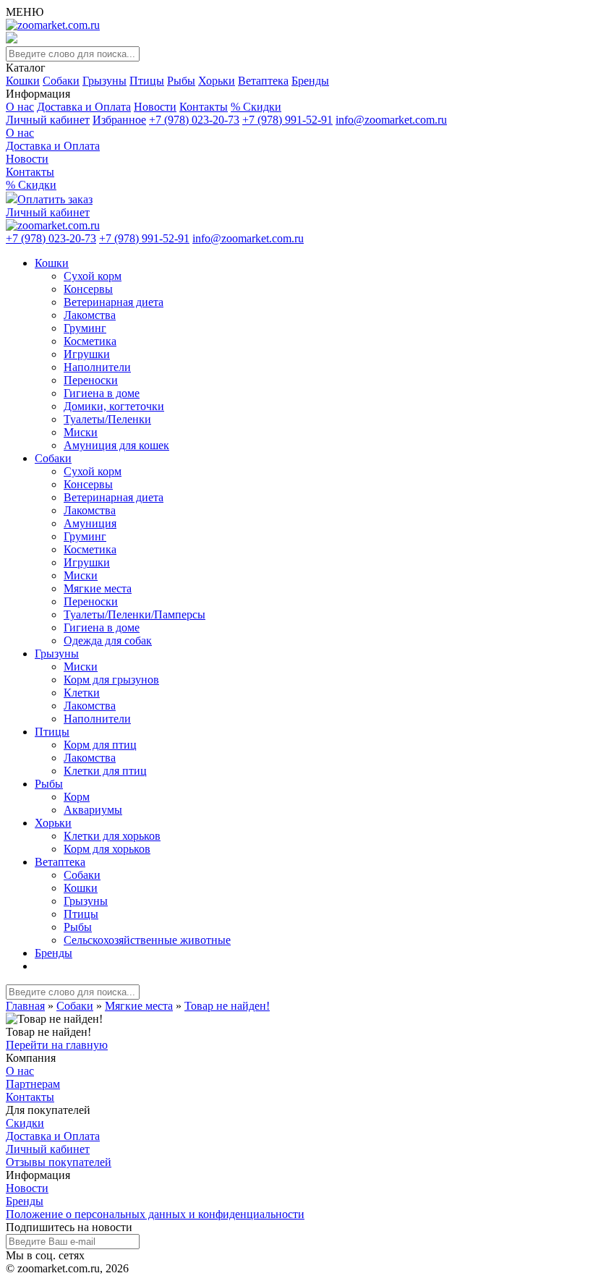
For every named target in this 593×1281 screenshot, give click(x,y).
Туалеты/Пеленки (107, 419)
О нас (20, 107)
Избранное (119, 120)
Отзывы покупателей (58, 1162)
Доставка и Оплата (84, 107)
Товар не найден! (227, 1006)
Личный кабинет (48, 120)
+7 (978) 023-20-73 (194, 120)
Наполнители (97, 367)
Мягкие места (98, 588)
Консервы (88, 289)
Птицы (146, 81)
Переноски (91, 380)
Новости (155, 107)
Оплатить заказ (55, 199)
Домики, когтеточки (114, 406)
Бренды (310, 81)
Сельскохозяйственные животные (147, 940)
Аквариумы (93, 810)
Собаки (61, 81)
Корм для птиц (100, 745)
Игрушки (87, 354)
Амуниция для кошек (116, 445)
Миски (81, 432)
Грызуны (104, 81)
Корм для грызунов (111, 679)
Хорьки (216, 81)
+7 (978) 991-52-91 (287, 120)
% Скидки (256, 107)
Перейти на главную (57, 1045)
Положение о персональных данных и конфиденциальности (155, 1214)
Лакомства (90, 315)
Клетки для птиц (105, 771)
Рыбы (181, 81)
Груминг (85, 328)
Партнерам (33, 1084)
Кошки (23, 81)
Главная (25, 1006)
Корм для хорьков (107, 849)
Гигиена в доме (102, 393)
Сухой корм (92, 276)
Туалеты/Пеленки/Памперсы (134, 614)
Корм (77, 797)
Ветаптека (263, 81)
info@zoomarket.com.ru (391, 120)
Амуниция (90, 523)
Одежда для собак (108, 640)
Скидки (25, 1123)
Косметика (90, 341)
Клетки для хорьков (112, 836)
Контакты (203, 107)
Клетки (82, 692)
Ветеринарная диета (113, 302)
